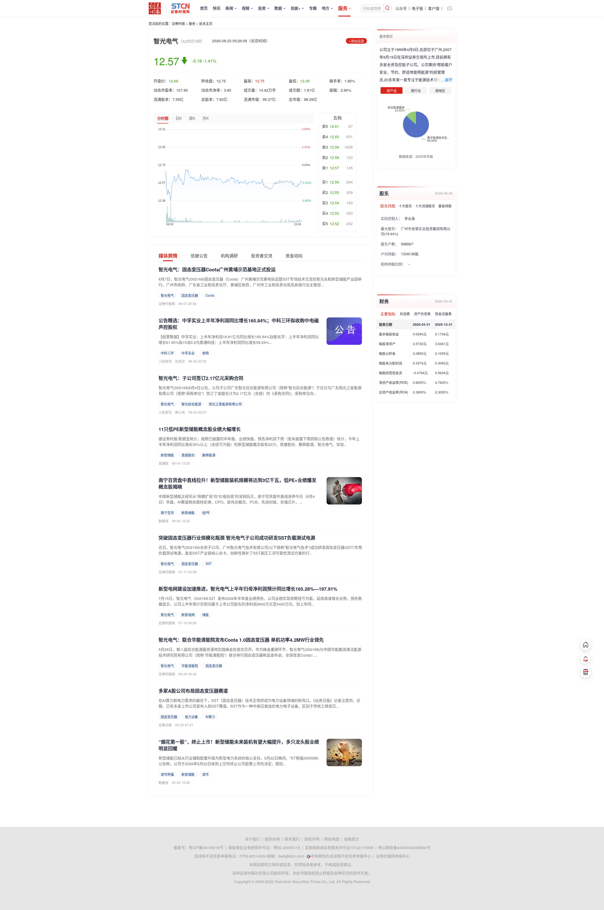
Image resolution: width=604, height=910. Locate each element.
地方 (325, 8)
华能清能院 (189, 665)
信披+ (295, 8)
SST (209, 563)
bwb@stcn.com (291, 856)
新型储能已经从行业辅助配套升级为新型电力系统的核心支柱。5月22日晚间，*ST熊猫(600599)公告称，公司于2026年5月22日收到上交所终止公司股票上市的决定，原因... (239, 760)
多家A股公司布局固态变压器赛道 (193, 690)
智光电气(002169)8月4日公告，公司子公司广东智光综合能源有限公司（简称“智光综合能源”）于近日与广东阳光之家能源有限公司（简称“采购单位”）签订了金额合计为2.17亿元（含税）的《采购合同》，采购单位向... (260, 390)
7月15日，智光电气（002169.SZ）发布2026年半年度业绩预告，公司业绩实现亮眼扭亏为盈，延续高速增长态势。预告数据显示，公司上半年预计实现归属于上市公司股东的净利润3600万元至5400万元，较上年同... (260, 601)
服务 (343, 8)
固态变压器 (189, 295)
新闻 (229, 8)
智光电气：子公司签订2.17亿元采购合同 (201, 378)
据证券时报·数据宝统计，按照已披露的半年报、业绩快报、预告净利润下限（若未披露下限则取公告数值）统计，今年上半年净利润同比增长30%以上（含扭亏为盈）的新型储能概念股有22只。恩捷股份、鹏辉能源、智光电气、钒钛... (259, 441)
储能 (205, 614)
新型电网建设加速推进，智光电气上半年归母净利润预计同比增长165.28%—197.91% (248, 588)
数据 (278, 8)
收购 (205, 352)
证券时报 (178, 23)
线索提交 (351, 839)
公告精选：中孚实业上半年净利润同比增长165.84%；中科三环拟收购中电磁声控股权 (239, 323)
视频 (245, 8)
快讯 (216, 8)
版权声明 (311, 839)
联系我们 (292, 839)
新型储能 (167, 455)
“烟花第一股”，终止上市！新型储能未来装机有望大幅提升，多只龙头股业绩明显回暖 (239, 745)
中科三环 (167, 352)
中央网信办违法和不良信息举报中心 (341, 856)
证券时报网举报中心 (393, 856)
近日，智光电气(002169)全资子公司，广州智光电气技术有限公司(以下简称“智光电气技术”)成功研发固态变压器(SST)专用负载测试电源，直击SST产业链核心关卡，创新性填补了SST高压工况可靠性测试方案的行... (260, 550)
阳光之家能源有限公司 (225, 404)
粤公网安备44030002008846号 (404, 847)
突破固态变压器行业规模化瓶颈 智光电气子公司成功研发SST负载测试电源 (237, 537)
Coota (210, 295)
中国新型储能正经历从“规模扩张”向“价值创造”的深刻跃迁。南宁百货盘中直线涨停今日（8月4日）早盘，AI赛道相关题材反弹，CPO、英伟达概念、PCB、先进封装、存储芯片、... (237, 499)
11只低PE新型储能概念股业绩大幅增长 (200, 429)
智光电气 (167, 295)
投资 (262, 8)
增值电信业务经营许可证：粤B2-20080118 (264, 847)
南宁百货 (167, 512)
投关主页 (205, 23)
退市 (205, 774)
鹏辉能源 (208, 455)
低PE (206, 512)
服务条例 (272, 839)
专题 (313, 8)
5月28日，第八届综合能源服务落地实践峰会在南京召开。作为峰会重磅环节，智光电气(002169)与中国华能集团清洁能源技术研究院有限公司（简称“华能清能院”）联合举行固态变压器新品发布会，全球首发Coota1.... (260, 652)
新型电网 (188, 614)
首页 (204, 8)
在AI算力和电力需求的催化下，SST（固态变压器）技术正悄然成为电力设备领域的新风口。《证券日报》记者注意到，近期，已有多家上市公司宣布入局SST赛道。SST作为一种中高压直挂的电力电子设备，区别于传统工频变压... (259, 703)
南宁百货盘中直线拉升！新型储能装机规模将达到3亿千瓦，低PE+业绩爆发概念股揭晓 (237, 483)
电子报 (417, 8)
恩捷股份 (188, 455)
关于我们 (252, 839)
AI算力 (210, 716)
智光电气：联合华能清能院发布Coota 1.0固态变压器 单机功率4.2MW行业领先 (241, 639)
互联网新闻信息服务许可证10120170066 (339, 847)
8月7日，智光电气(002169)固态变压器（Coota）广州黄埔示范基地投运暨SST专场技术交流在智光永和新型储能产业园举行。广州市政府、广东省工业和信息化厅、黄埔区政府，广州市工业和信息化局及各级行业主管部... (260, 281)
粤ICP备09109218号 (206, 847)
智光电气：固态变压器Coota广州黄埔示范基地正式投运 (217, 269)
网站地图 (331, 839)
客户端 (433, 8)
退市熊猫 (167, 774)
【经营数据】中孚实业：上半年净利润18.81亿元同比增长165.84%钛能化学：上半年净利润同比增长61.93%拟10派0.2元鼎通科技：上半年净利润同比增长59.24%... (239, 339)
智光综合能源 (191, 404)
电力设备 (191, 716)
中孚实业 (188, 352)
